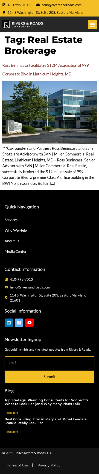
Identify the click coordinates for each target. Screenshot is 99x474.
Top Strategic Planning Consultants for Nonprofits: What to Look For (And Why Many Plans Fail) (47, 402)
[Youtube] (29, 323)
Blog (9, 390)
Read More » (12, 412)
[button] (92, 24)
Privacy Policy (49, 465)
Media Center (15, 251)
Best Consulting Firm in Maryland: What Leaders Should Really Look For (46, 421)
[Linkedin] (9, 323)
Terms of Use (17, 465)
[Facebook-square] (19, 323)
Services (11, 219)
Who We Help (16, 230)
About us (12, 240)
